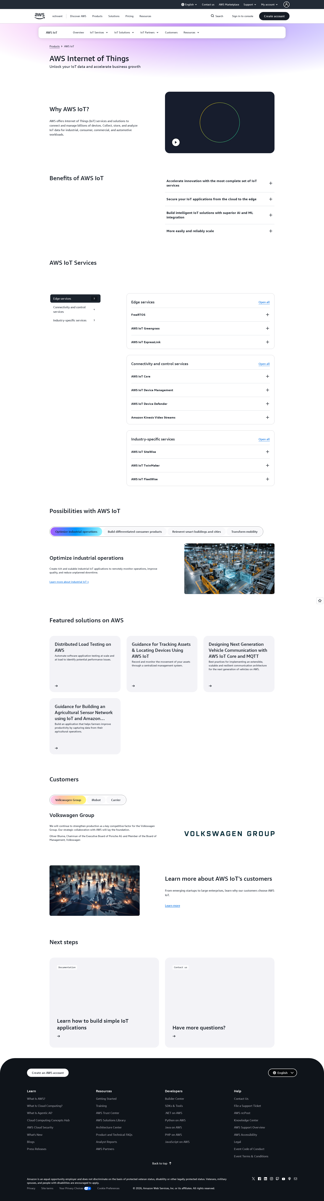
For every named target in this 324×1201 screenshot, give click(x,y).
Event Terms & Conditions (251, 1156)
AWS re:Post (242, 1113)
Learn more (172, 905)
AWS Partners (105, 1149)
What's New (34, 1134)
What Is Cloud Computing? (44, 1106)
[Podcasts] (289, 1179)
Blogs (30, 1142)
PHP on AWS (173, 1134)
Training (101, 1106)
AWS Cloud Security (40, 1127)
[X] (253, 1179)
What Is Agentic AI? (39, 1113)
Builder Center (174, 1098)
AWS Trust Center (107, 1113)
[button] (78, 16)
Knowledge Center (246, 1120)
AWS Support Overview (249, 1127)
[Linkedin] (265, 1179)
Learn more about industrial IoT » (69, 581)
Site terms (47, 1188)
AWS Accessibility (245, 1134)
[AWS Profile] (287, 5)
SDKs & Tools (174, 1106)
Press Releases (36, 1149)
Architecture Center (109, 1127)
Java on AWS (173, 1127)
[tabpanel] (162, 569)
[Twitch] (277, 1179)
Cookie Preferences (108, 1188)
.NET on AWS (173, 1113)
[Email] (295, 1179)
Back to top (159, 1163)
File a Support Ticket (247, 1106)
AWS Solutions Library (111, 1120)
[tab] (76, 531)
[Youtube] (283, 1179)
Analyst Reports (106, 1142)
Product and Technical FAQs (114, 1134)
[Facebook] (259, 1179)
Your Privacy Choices (71, 1188)
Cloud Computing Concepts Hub (48, 1120)
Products (55, 46)
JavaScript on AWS (177, 1142)
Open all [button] (264, 302)
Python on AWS (175, 1120)
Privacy (31, 1188)
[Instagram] (271, 1179)
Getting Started (106, 1098)
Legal (237, 1142)
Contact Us (241, 1098)
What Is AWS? (36, 1098)
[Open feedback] (319, 600)
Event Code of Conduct (249, 1149)
